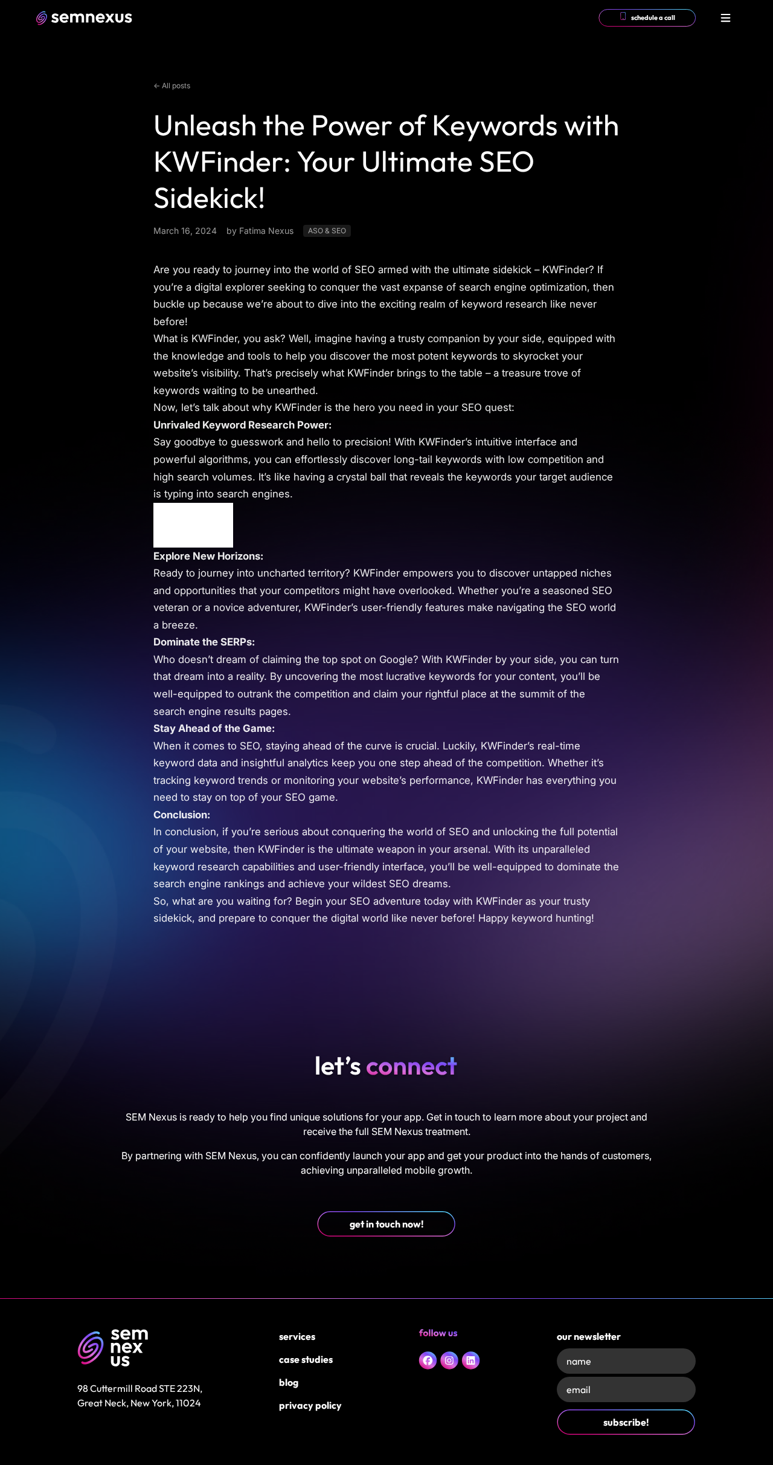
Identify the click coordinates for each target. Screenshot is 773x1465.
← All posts (171, 85)
